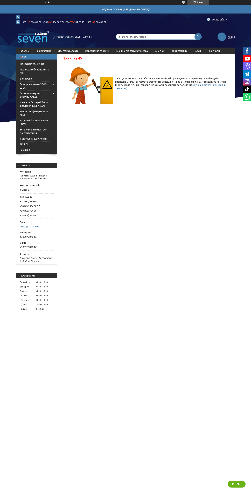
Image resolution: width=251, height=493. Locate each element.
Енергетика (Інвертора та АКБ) (34, 113)
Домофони (26, 78)
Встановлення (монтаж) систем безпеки (33, 131)
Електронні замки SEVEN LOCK (33, 86)
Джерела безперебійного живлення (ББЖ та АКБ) (34, 104)
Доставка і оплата (68, 51)
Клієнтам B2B (179, 51)
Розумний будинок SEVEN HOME (34, 122)
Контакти (214, 51)
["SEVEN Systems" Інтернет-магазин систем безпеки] (33, 36)
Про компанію (43, 51)
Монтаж (160, 51)
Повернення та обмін (97, 51)
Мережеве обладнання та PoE (34, 71)
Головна (24, 51)
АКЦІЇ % (24, 144)
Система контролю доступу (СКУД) (30, 95)
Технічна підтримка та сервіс (132, 51)
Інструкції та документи (33, 138)
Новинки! (25, 150)
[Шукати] (198, 36)
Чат (239, 484)
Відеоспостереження (32, 64)
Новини (198, 51)
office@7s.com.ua (29, 226)
